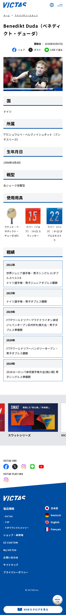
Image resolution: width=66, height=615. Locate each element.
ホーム (6, 15)
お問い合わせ (10, 557)
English (55, 522)
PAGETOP (57, 600)
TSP (7, 522)
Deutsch (56, 515)
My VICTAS (9, 550)
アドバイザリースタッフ (26, 15)
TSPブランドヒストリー (17, 527)
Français (56, 529)
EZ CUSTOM (10, 542)
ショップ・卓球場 (13, 535)
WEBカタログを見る (36, 609)
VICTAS (9, 516)
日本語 (54, 508)
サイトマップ (10, 564)
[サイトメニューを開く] (60, 5)
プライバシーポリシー (15, 572)
